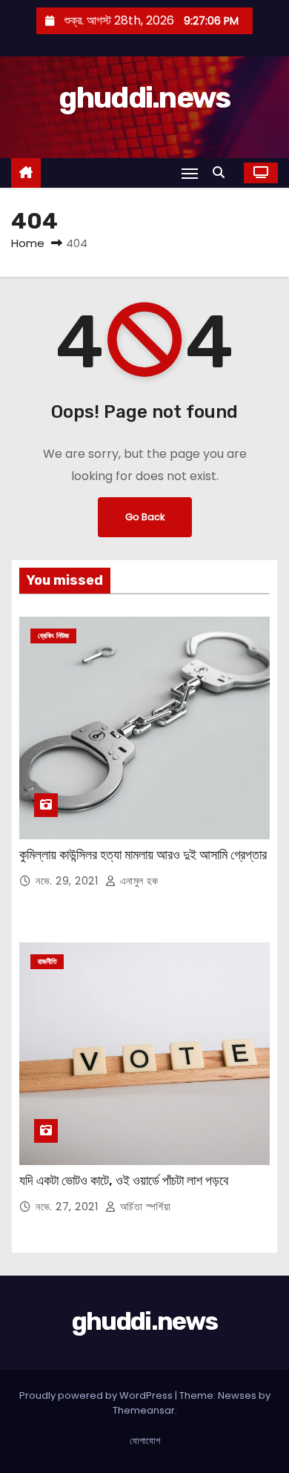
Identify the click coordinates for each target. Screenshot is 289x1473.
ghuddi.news (144, 97)
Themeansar (144, 1410)
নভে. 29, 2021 (69, 880)
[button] (222, 172)
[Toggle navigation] (189, 173)
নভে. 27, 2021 (69, 1206)
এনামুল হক (137, 880)
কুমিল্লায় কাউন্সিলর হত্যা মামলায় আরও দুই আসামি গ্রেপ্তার (143, 855)
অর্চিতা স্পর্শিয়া (143, 1206)
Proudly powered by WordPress (97, 1395)
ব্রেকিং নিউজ (53, 635)
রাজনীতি (47, 961)
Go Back (145, 517)
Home (27, 243)
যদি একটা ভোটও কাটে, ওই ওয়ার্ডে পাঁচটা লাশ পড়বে (123, 1180)
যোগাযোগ (145, 1441)
